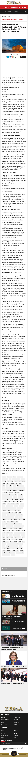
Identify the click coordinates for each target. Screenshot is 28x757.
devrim (15, 494)
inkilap (21, 514)
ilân (8, 514)
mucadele (18, 530)
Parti (4, 537)
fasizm (4, 503)
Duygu (16, 499)
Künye (2, 737)
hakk (7, 508)
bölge (22, 485)
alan (7, 479)
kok (8, 521)
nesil (4, 532)
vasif (4, 550)
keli (11, 519)
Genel (9, 16)
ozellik (18, 534)
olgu (19, 532)
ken (24, 519)
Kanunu (4, 519)
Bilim (11, 485)
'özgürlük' (9, 476)
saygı (4, 541)
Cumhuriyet (15, 490)
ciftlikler (22, 488)
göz (3, 505)
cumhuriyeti (5, 492)
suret (20, 541)
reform (16, 537)
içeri (9, 512)
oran (10, 534)
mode (13, 530)
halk (22, 508)
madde (15, 526)
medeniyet (10, 528)
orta (14, 534)
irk (3, 517)
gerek (22, 503)
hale (18, 508)
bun (3, 488)
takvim (4, 543)
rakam (11, 537)
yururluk (21, 552)
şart (12, 539)
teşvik (21, 543)
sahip (23, 537)
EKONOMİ (3, 717)
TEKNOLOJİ (16, 722)
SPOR (2, 722)
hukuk (19, 510)
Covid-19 (16, 730)
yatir (9, 552)
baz (16, 483)
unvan (4, 548)
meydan (15, 528)
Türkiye (7, 546)
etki (17, 501)
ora (7, 534)
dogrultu (20, 496)
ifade (20, 512)
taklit (23, 541)
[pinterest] (12, 57)
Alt (10, 479)
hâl (14, 508)
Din (22, 494)
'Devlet (4, 476)
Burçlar (2, 730)
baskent (12, 483)
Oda (12, 532)
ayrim (16, 481)
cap (7, 488)
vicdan (13, 550)
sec (7, 541)
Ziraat (13, 555)
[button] (27, 7)
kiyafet (4, 521)
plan (7, 537)
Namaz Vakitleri (4, 735)
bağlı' (8, 483)
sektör (15, 541)
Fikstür (2, 732)
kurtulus (19, 523)
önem (23, 532)
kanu (16, 517)
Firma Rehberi (17, 732)
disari (4, 496)
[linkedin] (10, 57)
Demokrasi (5, 494)
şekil (11, 541)
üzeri (17, 548)
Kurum (8, 526)
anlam (22, 479)
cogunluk (9, 490)
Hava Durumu (17, 733)
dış (7, 496)
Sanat (4, 539)
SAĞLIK (3, 721)
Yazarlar (16, 735)
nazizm (23, 530)
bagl (4, 483)
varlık (21, 548)
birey (14, 485)
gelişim (12, 503)
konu (17, 521)
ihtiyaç (4, 514)
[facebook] (6, 57)
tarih (8, 543)
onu (3, 534)
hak (3, 508)
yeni (17, 552)
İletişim (15, 737)
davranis (11, 492)
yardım (21, 550)
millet (4, 530)
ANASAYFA (6, 7)
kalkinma (11, 517)
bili (7, 485)
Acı (21, 476)
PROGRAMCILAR (15, 7)
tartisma (12, 543)
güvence (21, 505)
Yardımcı (4, 552)
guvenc (16, 505)
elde (14, 501)
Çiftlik (18, 488)
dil (18, 494)
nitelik (8, 532)
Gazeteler (3, 733)
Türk (3, 546)
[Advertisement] (15, 36)
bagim (23, 481)
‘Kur (18, 476)
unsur (20, 546)
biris (18, 485)
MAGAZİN (16, 719)
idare (16, 512)
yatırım (13, 552)
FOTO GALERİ (4, 724)
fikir (8, 503)
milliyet (8, 530)
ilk (14, 514)
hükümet (4, 512)
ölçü (15, 532)
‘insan (14, 476)
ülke (12, 546)
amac (14, 479)
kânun (20, 517)
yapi (17, 550)
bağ (19, 481)
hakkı (11, 508)
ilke (17, 514)
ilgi (11, 514)
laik (11, 526)
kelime (15, 519)
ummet (16, 546)
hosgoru (14, 510)
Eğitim (10, 501)
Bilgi (4, 485)
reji (19, 537)
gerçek (17, 503)
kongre (12, 521)
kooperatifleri (5, 523)
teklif (17, 543)
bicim (20, 483)
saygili (20, 539)
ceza (11, 488)
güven (11, 505)
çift (14, 488)
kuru (4, 526)
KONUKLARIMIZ (17, 717)
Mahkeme (21, 526)
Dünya (4, 499)
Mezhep (20, 528)
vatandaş (8, 550)
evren (21, 501)
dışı (11, 496)
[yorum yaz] (15, 57)
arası (12, 481)
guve (7, 505)
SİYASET (16, 721)
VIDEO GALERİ (17, 724)
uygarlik (8, 548)
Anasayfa (4, 16)
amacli (18, 479)
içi (12, 512)
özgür (22, 534)
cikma (4, 490)
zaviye (8, 555)
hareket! (4, 510)
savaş (16, 539)
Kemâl (20, 519)
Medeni (4, 528)
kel (8, 519)
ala (3, 479)
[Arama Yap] (25, 11)
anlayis (4, 481)
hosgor (9, 510)
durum (8, 499)
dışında (15, 496)
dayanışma (17, 492)
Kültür (15, 523)
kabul (7, 517)
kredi (11, 523)
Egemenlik (5, 501)
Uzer (13, 548)
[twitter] (8, 57)
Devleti (10, 494)
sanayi (8, 539)
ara (8, 481)
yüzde (4, 555)
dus (12, 499)
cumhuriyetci (21, 490)
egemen (21, 499)
